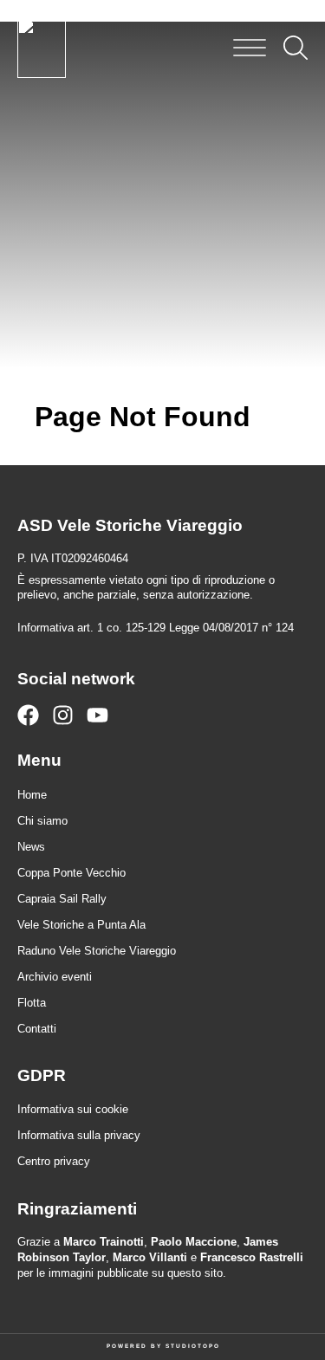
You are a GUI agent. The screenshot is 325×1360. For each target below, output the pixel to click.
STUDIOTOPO (193, 1346)
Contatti (36, 1028)
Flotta (31, 1002)
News (31, 846)
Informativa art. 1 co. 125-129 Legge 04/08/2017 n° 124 (155, 627)
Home (32, 794)
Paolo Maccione (194, 1241)
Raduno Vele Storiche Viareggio (96, 950)
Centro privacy (53, 1161)
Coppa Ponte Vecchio (71, 872)
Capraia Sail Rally (62, 898)
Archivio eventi (54, 976)
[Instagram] (63, 715)
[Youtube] (97, 715)
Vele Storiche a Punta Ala (81, 924)
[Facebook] (28, 715)
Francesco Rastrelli (251, 1257)
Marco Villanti (150, 1257)
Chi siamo (42, 820)
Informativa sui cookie (72, 1109)
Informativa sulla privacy (78, 1135)
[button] (249, 47)
